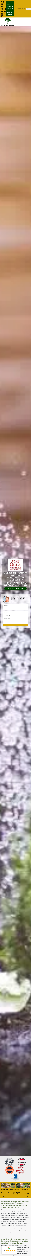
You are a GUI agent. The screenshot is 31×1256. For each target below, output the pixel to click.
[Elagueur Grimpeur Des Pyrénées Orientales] (8, 21)
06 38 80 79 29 (3, 13)
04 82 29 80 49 (3, 5)
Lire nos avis (9, 1252)
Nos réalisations (15, 588)
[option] (3, 1188)
